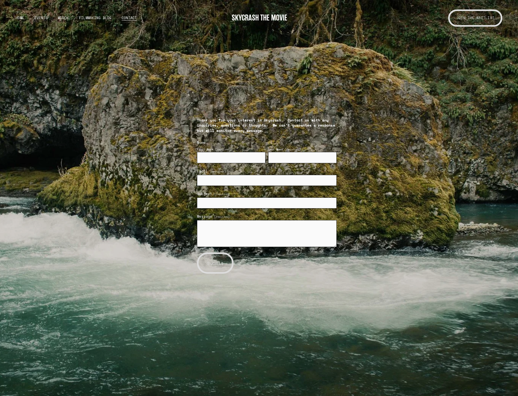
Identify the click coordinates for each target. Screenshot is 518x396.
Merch (63, 17)
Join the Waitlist (475, 17)
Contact (129, 17)
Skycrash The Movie (259, 18)
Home (20, 17)
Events (41, 17)
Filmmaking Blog (95, 17)
